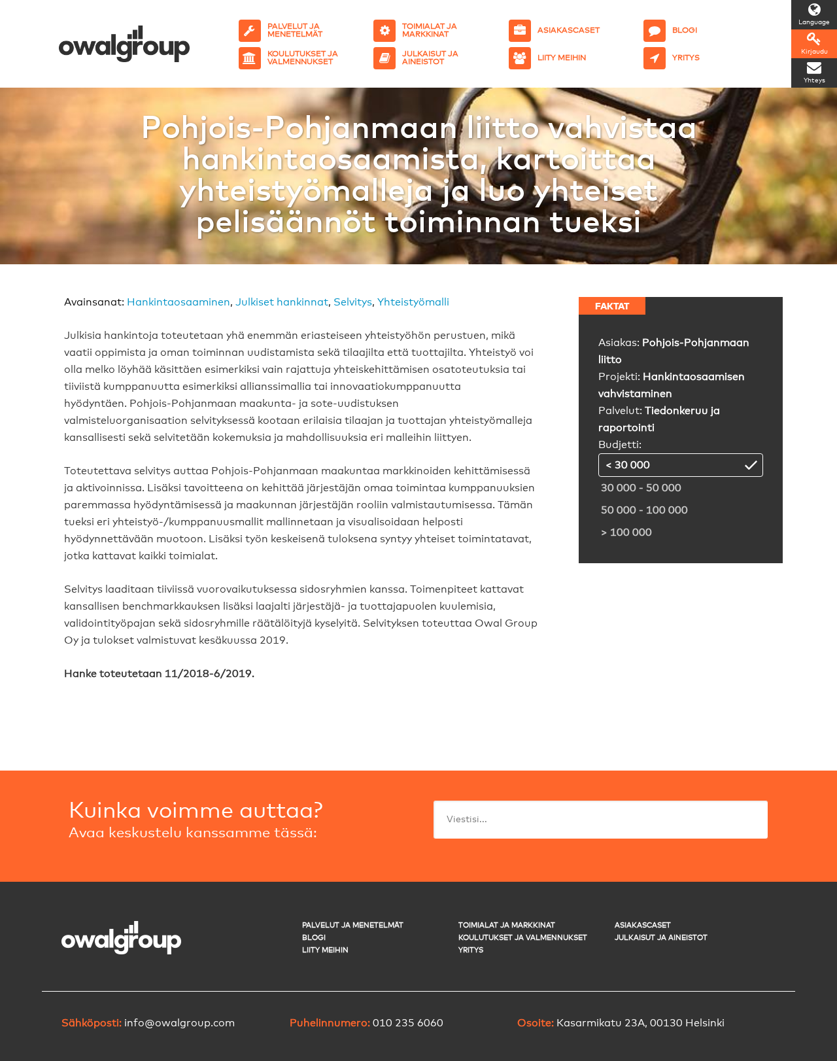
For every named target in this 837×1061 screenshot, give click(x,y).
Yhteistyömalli (413, 302)
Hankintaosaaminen (178, 302)
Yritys (470, 950)
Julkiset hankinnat (281, 302)
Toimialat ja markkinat (506, 925)
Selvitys (352, 302)
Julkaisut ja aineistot (661, 937)
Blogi (314, 937)
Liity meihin (325, 950)
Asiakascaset (643, 925)
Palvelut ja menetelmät (352, 925)
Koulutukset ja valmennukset (522, 937)
